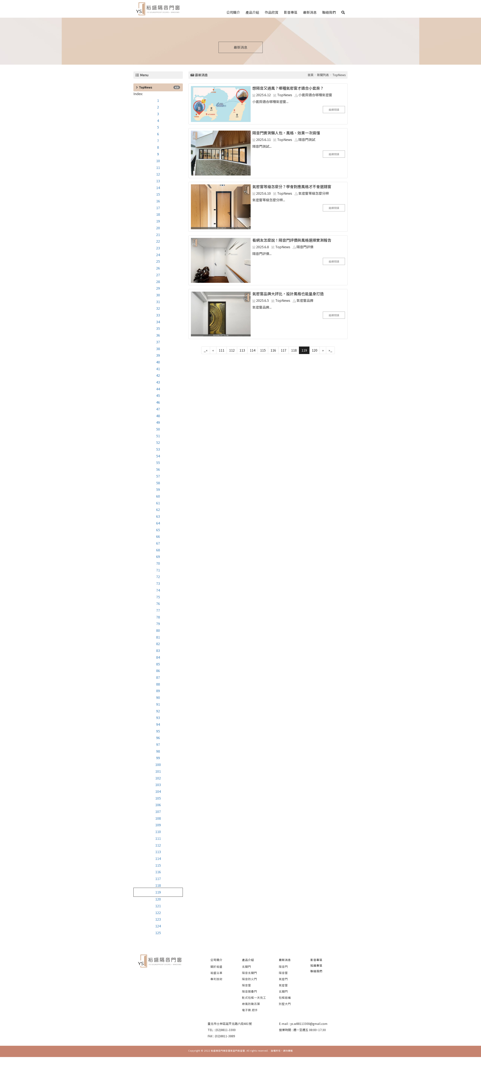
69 (158, 556)
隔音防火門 (249, 979)
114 (158, 858)
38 (158, 348)
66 (158, 536)
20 (158, 227)
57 (158, 476)
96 (158, 737)
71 (158, 570)
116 (158, 871)
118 (158, 885)
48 (158, 415)
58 (158, 482)
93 (158, 717)
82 (158, 643)
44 (158, 388)
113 (158, 851)
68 (158, 549)
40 (158, 361)
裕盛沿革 (216, 973)
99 (158, 757)
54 (158, 455)
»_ (330, 350)
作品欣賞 (271, 12)
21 (158, 234)
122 (158, 912)
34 (158, 321)
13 (158, 180)
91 (158, 704)
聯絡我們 (329, 12)
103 (158, 784)
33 (158, 315)
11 (158, 167)
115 (158, 865)
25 (158, 261)
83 (158, 650)
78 (158, 616)
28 (158, 281)
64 (158, 523)
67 (158, 543)
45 (158, 395)
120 (158, 899)
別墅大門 (285, 1004)
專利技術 (216, 979)
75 (158, 596)
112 (158, 845)
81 (158, 637)
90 (158, 697)
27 (158, 274)
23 (158, 247)
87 (158, 677)
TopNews (145, 87)
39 (158, 355)
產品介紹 (252, 12)
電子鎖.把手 (250, 1010)
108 (158, 818)
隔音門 (283, 967)
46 (158, 402)
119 (158, 892)
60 (158, 496)
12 (158, 174)
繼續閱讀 (334, 109)
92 (158, 710)
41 (158, 368)
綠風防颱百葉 (251, 1004)
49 (158, 422)
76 (158, 603)
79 (158, 623)
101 (158, 771)
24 (158, 254)
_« (206, 350)
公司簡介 (233, 12)
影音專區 (290, 12)
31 (158, 301)
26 (158, 268)
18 (158, 214)
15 (158, 194)
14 (158, 187)
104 (158, 791)
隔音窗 (246, 985)
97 (158, 744)
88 (158, 684)
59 (158, 489)
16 (158, 200)
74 (158, 590)
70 (158, 563)
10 (158, 160)
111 (158, 838)
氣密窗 (283, 985)
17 (158, 207)
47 (158, 408)
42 (158, 375)
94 (158, 724)
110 (158, 831)
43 (158, 382)
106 (158, 804)
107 (158, 811)
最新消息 (310, 12)
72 (158, 576)
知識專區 (316, 965)
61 (158, 502)
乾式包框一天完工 (254, 998)
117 (158, 878)
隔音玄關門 (249, 973)
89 (158, 690)
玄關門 (246, 967)
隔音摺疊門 (249, 991)
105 (158, 798)
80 (158, 630)
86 (158, 670)
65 (158, 529)
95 (158, 731)
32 (158, 308)
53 (158, 449)
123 (158, 919)
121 (158, 905)
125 (158, 932)
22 (158, 241)
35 (158, 328)
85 (158, 663)
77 (158, 610)
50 (158, 429)
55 (158, 462)
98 (158, 751)
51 (158, 435)
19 (158, 221)
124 (158, 925)
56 (158, 469)
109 (158, 824)
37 (158, 341)
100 (158, 764)
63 (158, 516)
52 (158, 442)
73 (158, 583)
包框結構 (285, 998)
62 (158, 509)
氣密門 (283, 979)
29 (158, 288)
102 (158, 778)
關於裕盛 (216, 967)
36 (158, 335)
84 (158, 657)
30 (158, 294)
